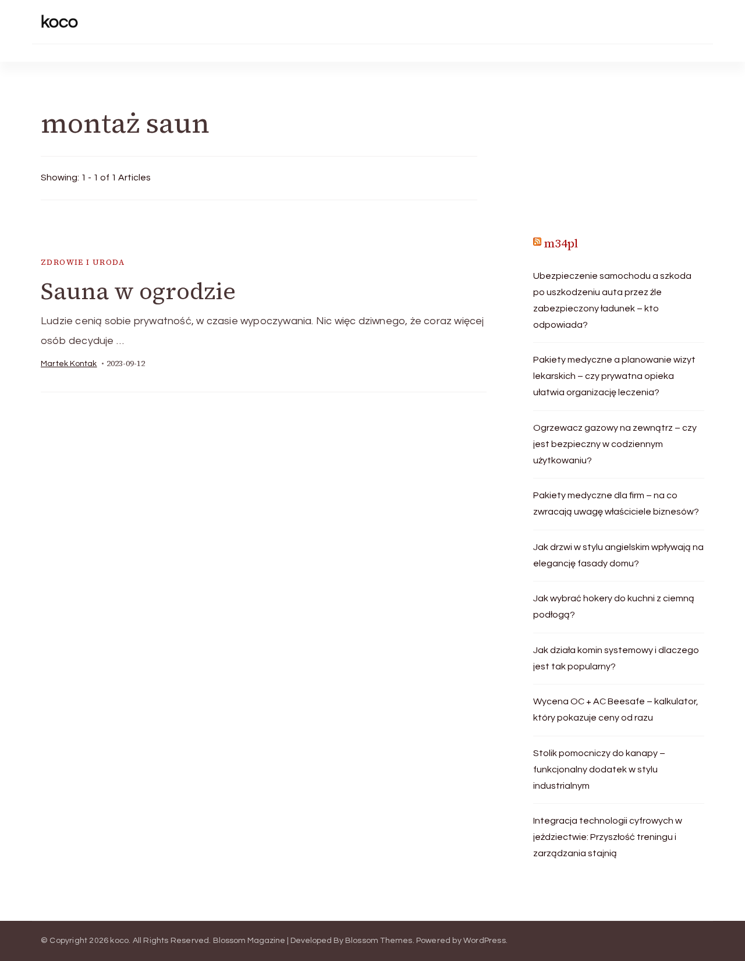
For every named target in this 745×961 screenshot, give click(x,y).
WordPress (484, 941)
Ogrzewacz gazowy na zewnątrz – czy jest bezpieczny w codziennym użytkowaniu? (615, 444)
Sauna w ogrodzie (138, 291)
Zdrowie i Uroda (83, 262)
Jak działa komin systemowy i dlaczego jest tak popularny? (616, 658)
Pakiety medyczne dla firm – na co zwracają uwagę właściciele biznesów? (616, 503)
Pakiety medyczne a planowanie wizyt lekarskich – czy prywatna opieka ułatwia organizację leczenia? (614, 376)
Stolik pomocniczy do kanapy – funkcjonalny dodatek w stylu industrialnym (599, 769)
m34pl (561, 243)
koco (59, 22)
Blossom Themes (379, 941)
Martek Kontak (69, 364)
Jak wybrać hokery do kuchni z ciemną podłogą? (613, 606)
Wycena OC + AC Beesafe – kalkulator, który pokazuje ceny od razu (615, 709)
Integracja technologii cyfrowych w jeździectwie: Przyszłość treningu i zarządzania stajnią (607, 837)
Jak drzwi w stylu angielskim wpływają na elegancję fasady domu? (618, 555)
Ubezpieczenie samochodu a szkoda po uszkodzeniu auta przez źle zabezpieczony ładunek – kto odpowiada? (612, 300)
